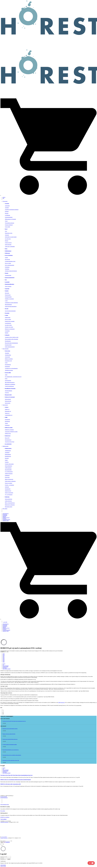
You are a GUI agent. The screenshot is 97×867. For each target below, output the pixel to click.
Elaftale (6, 460)
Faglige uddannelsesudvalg (10, 346)
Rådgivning (7, 496)
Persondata (7, 313)
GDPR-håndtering (8, 467)
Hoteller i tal (7, 409)
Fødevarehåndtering (8, 465)
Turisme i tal (7, 413)
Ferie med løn (7, 259)
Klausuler (6, 213)
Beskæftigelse (7, 421)
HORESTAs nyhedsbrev (9, 429)
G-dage (6, 300)
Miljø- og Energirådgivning (10, 502)
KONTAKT (5, 514)
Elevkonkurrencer (8, 439)
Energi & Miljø (8, 372)
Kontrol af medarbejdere (9, 277)
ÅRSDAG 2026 (6, 520)
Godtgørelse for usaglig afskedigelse (11, 302)
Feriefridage (7, 269)
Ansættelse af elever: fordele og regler (11, 337)
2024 (3, 659)
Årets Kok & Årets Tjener (9, 441)
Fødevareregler (7, 403)
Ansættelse (7, 203)
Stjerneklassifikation (8, 390)
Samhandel (7, 486)
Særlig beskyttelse (8, 244)
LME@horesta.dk (61, 702)
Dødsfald (6, 332)
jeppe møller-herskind (6, 668)
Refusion (6, 240)
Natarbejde (7, 288)
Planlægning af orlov (8, 233)
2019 (3, 654)
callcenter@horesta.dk (4, 822)
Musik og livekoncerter (9, 479)
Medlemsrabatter (8, 448)
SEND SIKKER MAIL (4, 804)
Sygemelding (7, 330)
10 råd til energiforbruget (9, 386)
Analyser (6, 407)
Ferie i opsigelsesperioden (9, 265)
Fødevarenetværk (8, 401)
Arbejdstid (7, 207)
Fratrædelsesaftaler (8, 296)
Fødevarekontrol (8, 399)
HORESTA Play (8, 433)
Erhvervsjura (7, 350)
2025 (3, 660)
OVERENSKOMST (6, 519)
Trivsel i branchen (8, 286)
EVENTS (4, 518)
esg (3, 664)
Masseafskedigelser (8, 304)
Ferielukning (7, 267)
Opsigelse (6, 290)
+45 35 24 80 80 (4, 796)
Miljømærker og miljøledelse (10, 384)
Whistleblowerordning (9, 370)
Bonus (6, 248)
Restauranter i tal (8, 411)
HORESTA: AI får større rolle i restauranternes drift (10, 784)
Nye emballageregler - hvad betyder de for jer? (13, 376)
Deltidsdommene (8, 250)
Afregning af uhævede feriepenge (11, 270)
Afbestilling (7, 353)
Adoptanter (7, 235)
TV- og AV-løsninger (8, 494)
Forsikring (7, 462)
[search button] (11, 841)
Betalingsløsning (8, 454)
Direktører (7, 211)
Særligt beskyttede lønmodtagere (11, 306)
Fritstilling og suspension (9, 298)
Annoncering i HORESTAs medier (11, 431)
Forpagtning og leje (8, 360)
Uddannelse (7, 335)
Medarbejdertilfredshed (9, 284)
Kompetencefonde (8, 344)
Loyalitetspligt (7, 215)
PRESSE (4, 516)
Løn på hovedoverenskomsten (10, 310)
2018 (3, 653)
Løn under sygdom (8, 325)
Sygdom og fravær (8, 242)
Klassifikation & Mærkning (10, 388)
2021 (3, 656)
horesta (4, 663)
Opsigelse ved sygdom (9, 327)
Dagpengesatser (8, 294)
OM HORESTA (6, 513)
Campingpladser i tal (8, 415)
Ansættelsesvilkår (8, 275)
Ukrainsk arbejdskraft (9, 224)
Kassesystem (7, 477)
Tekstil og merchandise (9, 492)
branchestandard (5, 665)
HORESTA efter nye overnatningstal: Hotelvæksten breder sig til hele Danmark (15, 779)
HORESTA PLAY (6, 517)
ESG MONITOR (8, 444)
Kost (6, 279)
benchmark (5, 667)
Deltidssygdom (7, 317)
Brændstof (7, 458)
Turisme (6, 423)
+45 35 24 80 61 (4, 836)
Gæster (6, 362)
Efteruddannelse (8, 341)
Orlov (6, 231)
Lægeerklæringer (8, 323)
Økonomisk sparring (8, 506)
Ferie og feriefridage (9, 255)
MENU (4, 197)
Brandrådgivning (8, 456)
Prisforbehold (7, 366)
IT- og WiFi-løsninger (9, 471)
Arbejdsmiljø (7, 205)
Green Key (7, 392)
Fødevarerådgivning (8, 499)
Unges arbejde (7, 226)
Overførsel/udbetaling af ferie (10, 261)
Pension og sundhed (8, 483)
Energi (6, 378)
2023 (3, 658)
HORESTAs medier (9, 427)
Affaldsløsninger (8, 450)
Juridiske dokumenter (9, 473)
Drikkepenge (7, 253)
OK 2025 (6, 308)
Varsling (6, 257)
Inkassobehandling (8, 469)
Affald (6, 374)
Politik (6, 417)
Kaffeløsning (7, 475)
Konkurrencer (7, 435)
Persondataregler (8, 364)
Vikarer (6, 221)
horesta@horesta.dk (4, 797)
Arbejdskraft (7, 452)
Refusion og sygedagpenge (10, 328)
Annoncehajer (7, 356)
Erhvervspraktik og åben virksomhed (11, 339)
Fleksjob (6, 273)
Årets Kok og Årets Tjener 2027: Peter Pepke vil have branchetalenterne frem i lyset (16, 775)
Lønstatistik (7, 282)
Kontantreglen (7, 419)
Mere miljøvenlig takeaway (10, 382)
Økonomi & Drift (8, 394)
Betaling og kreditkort (9, 358)
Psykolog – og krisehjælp (9, 485)
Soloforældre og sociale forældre (11, 236)
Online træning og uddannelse (10, 481)
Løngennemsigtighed (8, 217)
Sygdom (6, 315)
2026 (3, 661)
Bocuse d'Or (7, 437)
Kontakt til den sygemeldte (9, 321)
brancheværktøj (5, 666)
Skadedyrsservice (8, 490)
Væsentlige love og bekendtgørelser (11, 368)
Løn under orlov (8, 238)
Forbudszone (7, 425)
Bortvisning (7, 293)
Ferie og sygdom (8, 263)
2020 (3, 655)
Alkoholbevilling (8, 355)
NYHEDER (5, 515)
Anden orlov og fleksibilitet (10, 246)
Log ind (3, 854)
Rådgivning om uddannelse (10, 504)
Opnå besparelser (8, 380)
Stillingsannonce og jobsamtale (10, 219)
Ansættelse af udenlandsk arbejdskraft (11, 209)
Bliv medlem (2, 810)
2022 (3, 657)
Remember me (3, 859)
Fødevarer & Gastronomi (10, 397)
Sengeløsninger (7, 488)
